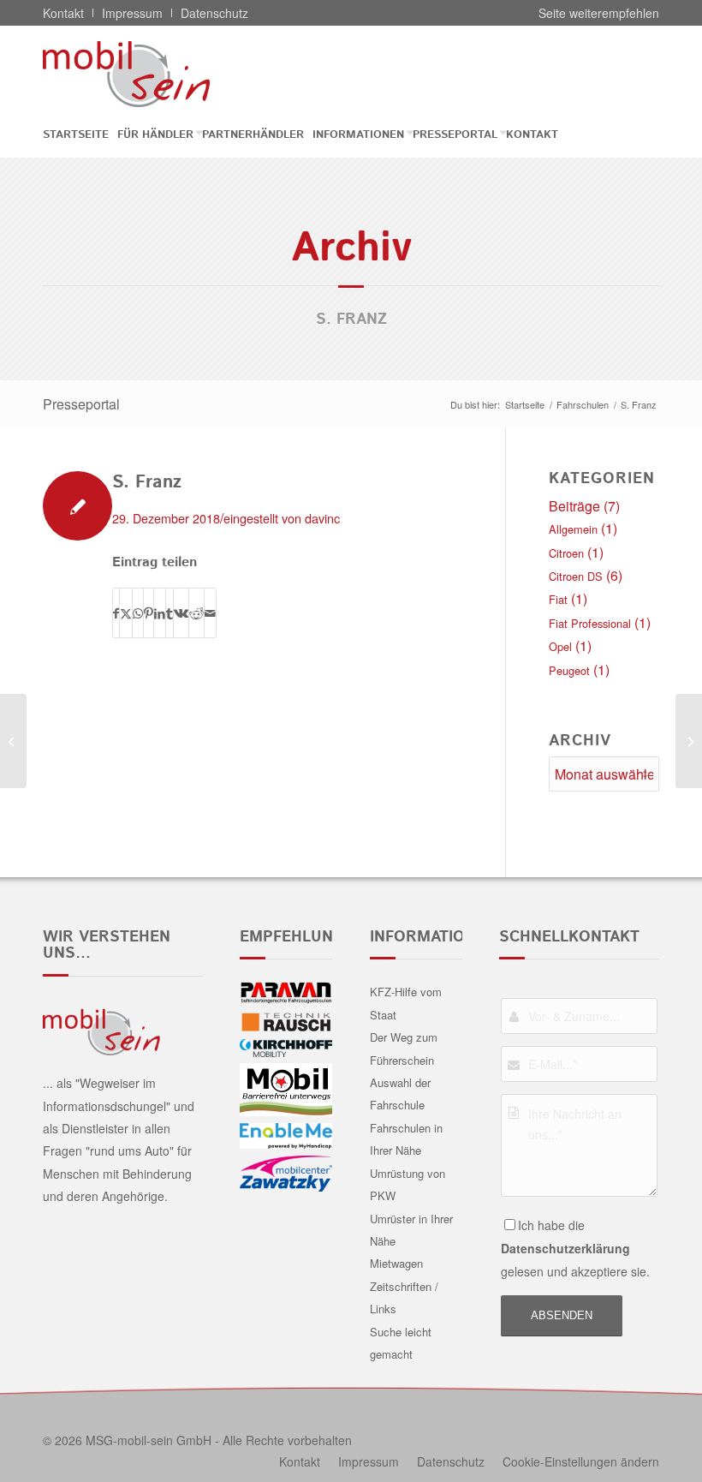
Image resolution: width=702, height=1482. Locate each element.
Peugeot (569, 670)
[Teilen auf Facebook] (116, 613)
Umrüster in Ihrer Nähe (411, 1229)
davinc (322, 518)
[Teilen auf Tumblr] (169, 613)
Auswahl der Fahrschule (400, 1093)
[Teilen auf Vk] (181, 613)
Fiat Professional (590, 623)
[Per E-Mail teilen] (210, 613)
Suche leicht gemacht (400, 1343)
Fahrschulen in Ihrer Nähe (406, 1139)
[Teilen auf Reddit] (196, 613)
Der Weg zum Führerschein (403, 1048)
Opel (560, 646)
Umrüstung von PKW (407, 1184)
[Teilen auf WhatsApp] (138, 613)
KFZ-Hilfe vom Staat (406, 1002)
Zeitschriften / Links (404, 1297)
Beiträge (574, 506)
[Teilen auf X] (126, 613)
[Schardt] (13, 741)
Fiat (558, 599)
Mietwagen (396, 1263)
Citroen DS (576, 576)
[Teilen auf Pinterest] (148, 613)
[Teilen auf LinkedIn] (159, 613)
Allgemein (573, 529)
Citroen (566, 553)
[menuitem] (80, 135)
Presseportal (81, 404)
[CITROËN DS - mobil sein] (153, 74)
